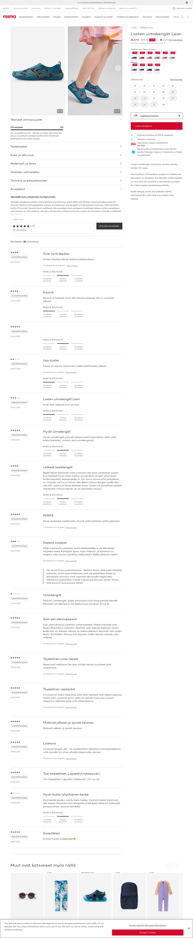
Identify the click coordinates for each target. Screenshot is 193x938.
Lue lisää (141, 145)
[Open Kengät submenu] (61, 17)
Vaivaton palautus (146, 139)
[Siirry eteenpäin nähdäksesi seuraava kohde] (118, 68)
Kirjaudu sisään (184, 8)
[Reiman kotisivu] (9, 16)
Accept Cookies (147, 932)
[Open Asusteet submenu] (91, 17)
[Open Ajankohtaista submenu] (34, 17)
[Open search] (182, 16)
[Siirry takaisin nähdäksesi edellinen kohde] (15, 68)
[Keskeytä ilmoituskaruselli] (186, 2)
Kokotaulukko (176, 80)
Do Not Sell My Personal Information (147, 925)
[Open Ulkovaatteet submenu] (50, 17)
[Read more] (66, 213)
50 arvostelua (175, 40)
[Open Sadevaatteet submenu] (79, 17)
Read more (18, 219)
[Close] (189, 928)
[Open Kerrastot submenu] (153, 17)
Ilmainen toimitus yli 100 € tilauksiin (96, 3)
